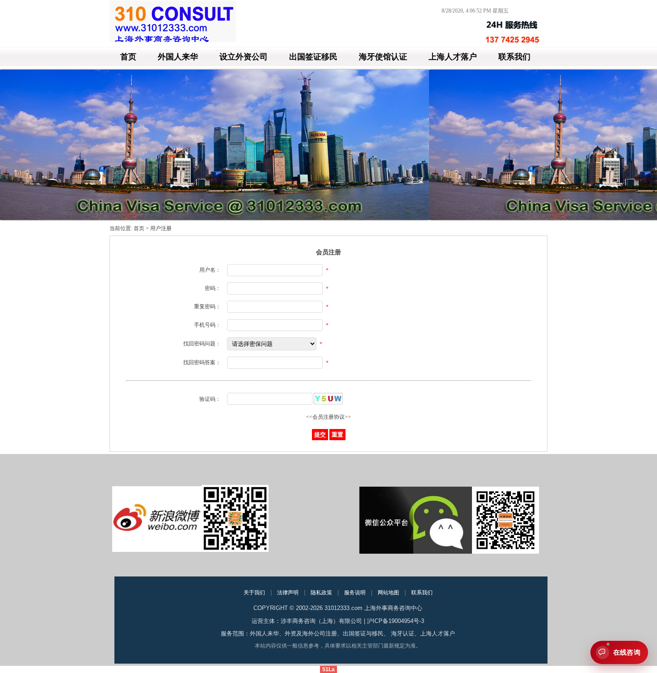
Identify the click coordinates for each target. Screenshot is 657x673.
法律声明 (288, 592)
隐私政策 (321, 592)
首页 (128, 56)
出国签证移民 (313, 56)
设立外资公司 (243, 56)
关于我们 (254, 592)
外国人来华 (178, 56)
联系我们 (514, 56)
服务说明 (355, 592)
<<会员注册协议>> (328, 417)
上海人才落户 (453, 56)
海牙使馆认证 (383, 56)
